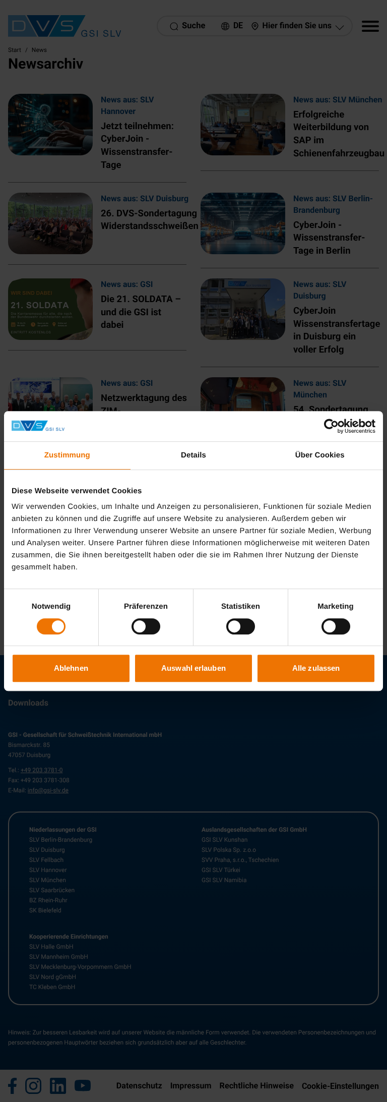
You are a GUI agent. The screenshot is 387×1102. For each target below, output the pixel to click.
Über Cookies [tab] (320, 455)
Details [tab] (193, 455)
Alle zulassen (316, 668)
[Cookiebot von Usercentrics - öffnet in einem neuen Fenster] (331, 426)
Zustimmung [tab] (67, 455)
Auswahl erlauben (193, 668)
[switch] (146, 626)
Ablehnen (71, 668)
